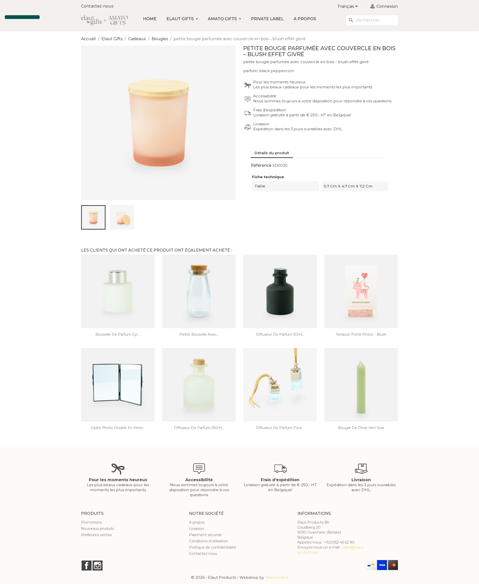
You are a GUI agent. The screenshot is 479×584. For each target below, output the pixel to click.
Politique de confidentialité (212, 547)
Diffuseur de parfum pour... (280, 428)
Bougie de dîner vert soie (361, 428)
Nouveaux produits (97, 528)
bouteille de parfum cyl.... (117, 334)
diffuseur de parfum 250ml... (199, 428)
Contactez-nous (97, 6)
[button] (5, 8)
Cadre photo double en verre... (118, 428)
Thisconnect (276, 577)
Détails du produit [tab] (271, 152)
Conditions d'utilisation (208, 541)
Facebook (87, 566)
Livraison (196, 528)
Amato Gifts (223, 18)
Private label (267, 18)
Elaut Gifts (180, 18)
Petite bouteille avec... (199, 334)
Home (149, 18)
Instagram (98, 566)
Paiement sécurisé (205, 535)
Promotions (91, 522)
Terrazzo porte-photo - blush (361, 334)
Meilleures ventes (96, 535)
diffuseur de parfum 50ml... (280, 334)
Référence (261, 165)
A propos (305, 18)
